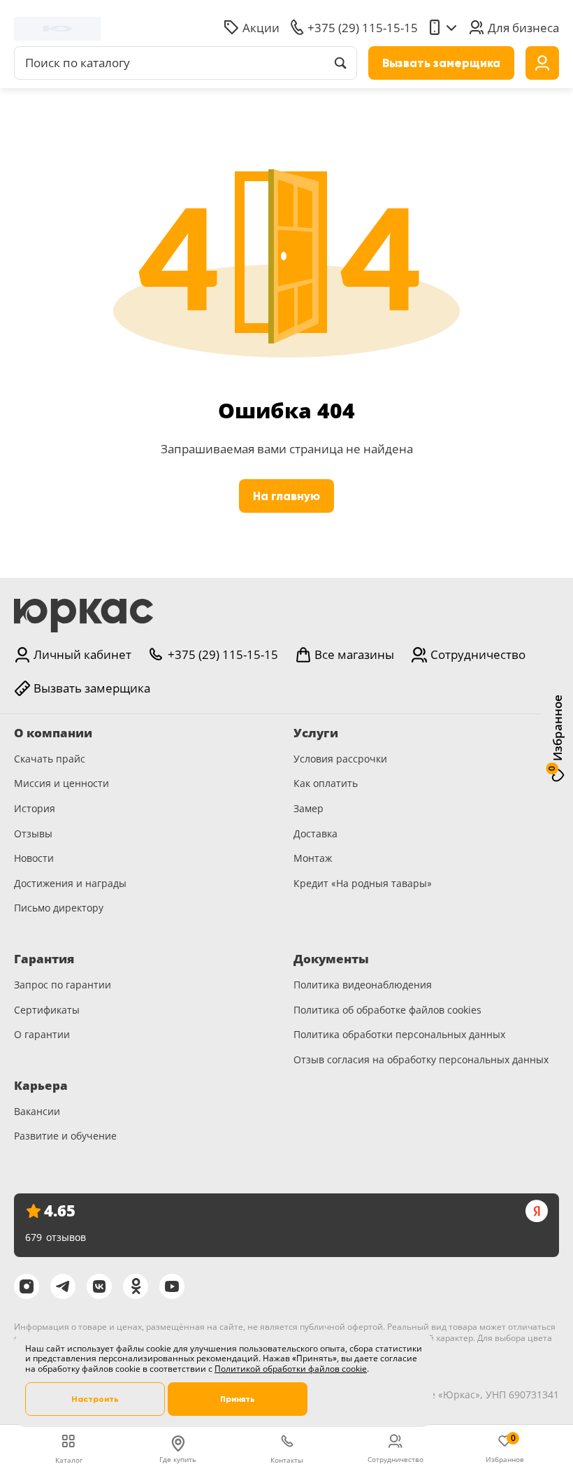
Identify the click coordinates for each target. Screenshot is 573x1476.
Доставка (315, 833)
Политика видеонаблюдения (362, 984)
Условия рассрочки (340, 758)
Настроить (95, 1399)
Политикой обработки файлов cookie (291, 1369)
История (34, 808)
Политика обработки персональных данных (399, 1034)
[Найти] (340, 63)
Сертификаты (47, 1009)
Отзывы (33, 833)
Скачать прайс (49, 758)
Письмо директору (58, 907)
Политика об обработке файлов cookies (387, 1009)
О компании (53, 733)
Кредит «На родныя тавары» (362, 883)
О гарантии (42, 1034)
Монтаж (312, 858)
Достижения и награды (70, 883)
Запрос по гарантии (62, 984)
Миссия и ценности (61, 783)
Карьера (41, 1085)
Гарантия (44, 959)
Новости (34, 858)
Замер (308, 808)
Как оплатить (325, 783)
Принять (237, 1399)
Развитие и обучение (65, 1135)
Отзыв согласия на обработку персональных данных (421, 1059)
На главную (286, 496)
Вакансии (37, 1111)
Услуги (315, 733)
